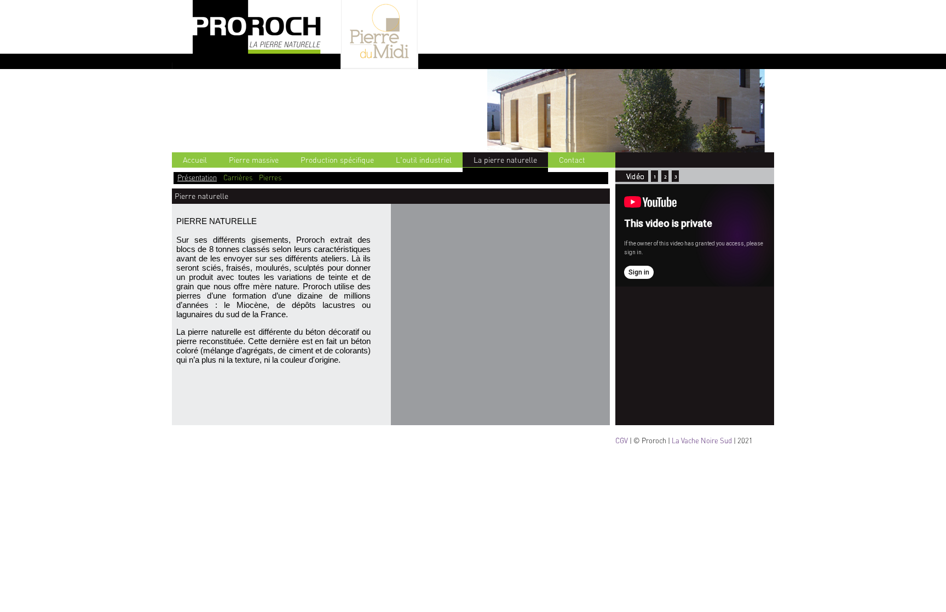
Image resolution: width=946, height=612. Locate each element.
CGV (621, 440)
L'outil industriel (424, 159)
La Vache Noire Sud (702, 440)
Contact (572, 159)
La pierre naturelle (505, 159)
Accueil (195, 159)
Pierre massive (254, 159)
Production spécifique (337, 159)
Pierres (270, 177)
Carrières (237, 177)
